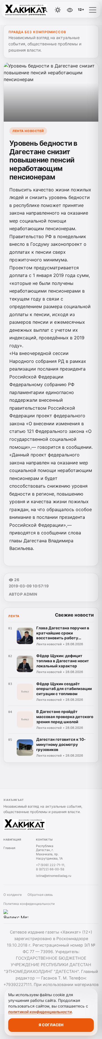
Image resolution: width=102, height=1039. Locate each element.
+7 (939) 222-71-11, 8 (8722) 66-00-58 (50, 867)
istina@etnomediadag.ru (53, 876)
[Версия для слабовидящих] (70, 10)
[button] (92, 10)
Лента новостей (28, 131)
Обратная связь (40, 895)
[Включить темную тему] (57, 10)
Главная (9, 848)
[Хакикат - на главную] (28, 10)
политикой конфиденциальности (40, 1012)
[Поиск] (45, 10)
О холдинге (12, 895)
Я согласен (51, 1025)
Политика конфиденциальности (29, 904)
